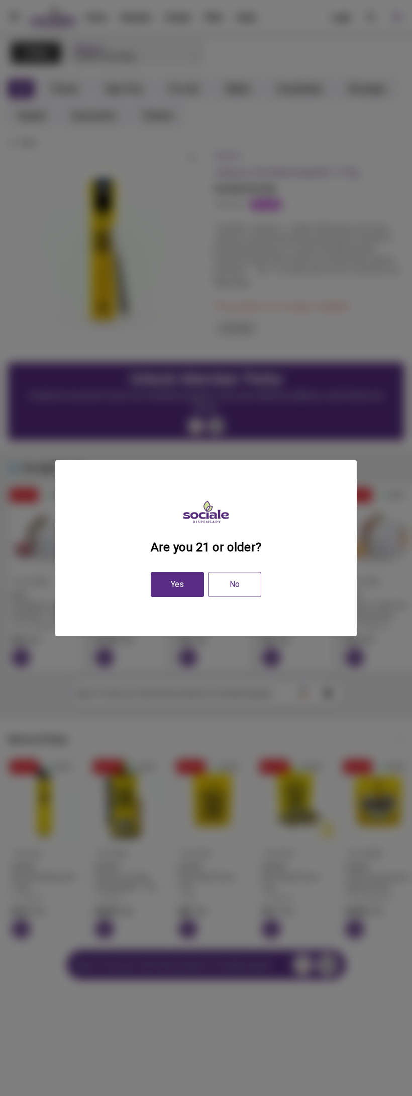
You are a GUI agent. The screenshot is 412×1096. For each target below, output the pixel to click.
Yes (177, 584)
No (235, 584)
